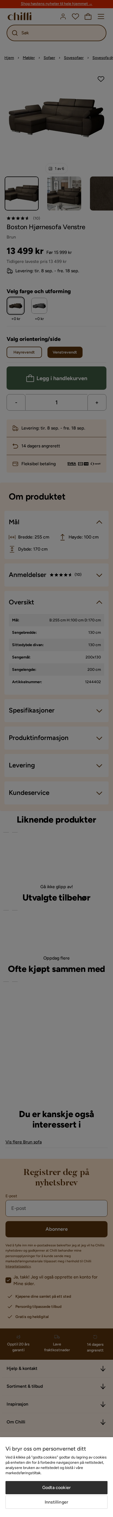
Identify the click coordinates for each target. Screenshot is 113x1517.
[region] (56, 1477)
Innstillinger (56, 1502)
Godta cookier (56, 1487)
